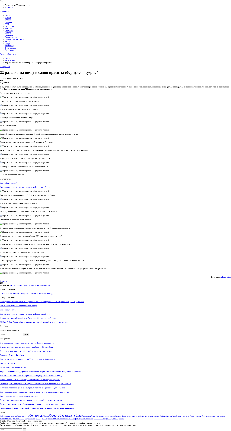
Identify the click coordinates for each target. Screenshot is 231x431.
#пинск (44, 419)
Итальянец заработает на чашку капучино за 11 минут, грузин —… (27, 343)
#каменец (156, 416)
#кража (178, 416)
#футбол (115, 419)
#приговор (65, 419)
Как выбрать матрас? (8, 183)
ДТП (7, 24)
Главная (8, 15)
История (8, 28)
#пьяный (71, 418)
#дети (128, 416)
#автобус (13, 416)
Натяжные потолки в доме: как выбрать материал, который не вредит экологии (32, 388)
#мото (223, 416)
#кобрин (163, 416)
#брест (53, 415)
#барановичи (21, 416)
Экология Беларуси (8, 54)
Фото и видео (10, 48)
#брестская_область (71, 415)
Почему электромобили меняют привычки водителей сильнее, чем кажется (31, 400)
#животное (136, 416)
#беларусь (35, 415)
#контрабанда (171, 416)
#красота (3, 281)
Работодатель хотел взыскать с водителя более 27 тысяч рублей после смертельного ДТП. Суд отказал (42, 302)
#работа (77, 419)
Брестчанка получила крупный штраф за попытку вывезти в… (26, 351)
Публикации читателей (14, 39)
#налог (15, 419)
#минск (205, 416)
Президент (9, 35)
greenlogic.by (5, 11)
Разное (7, 41)
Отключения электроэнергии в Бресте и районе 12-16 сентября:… (27, 347)
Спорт (7, 44)
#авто (7, 416)
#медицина (198, 416)
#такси (109, 418)
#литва (192, 416)
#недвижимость (30, 419)
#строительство (98, 418)
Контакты (9, 7)
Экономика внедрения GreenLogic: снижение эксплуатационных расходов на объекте (37, 408)
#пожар (50, 419)
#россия (83, 419)
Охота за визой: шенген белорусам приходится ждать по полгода (26, 293)
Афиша (8, 20)
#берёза (45, 416)
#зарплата (143, 416)
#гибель (91, 416)
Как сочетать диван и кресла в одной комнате (19, 396)
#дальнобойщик (120, 416)
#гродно (112, 416)
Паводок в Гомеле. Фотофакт (12, 355)
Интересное (10, 26)
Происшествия (11, 37)
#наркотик (21, 418)
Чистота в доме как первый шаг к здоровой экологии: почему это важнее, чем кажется (35, 384)
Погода (8, 33)
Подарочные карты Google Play (13, 367)
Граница (8, 22)
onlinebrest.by (225, 277)
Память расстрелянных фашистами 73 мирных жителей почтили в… (28, 359)
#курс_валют (185, 416)
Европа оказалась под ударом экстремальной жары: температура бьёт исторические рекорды (40, 371)
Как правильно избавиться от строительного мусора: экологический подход (31, 376)
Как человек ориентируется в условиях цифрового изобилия (25, 187)
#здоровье (151, 416)
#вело (86, 416)
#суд (105, 419)
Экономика (9, 50)
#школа (121, 419)
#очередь (38, 418)
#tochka (2, 416)
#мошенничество (6, 419)
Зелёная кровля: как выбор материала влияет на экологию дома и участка (30, 380)
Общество (9, 31)
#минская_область (214, 416)
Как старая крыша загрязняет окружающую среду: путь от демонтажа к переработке (34, 392)
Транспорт (9, 46)
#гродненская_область (102, 416)
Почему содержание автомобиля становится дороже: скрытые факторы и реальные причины (38, 404)
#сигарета (90, 419)
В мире (8, 18)
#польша (57, 418)
